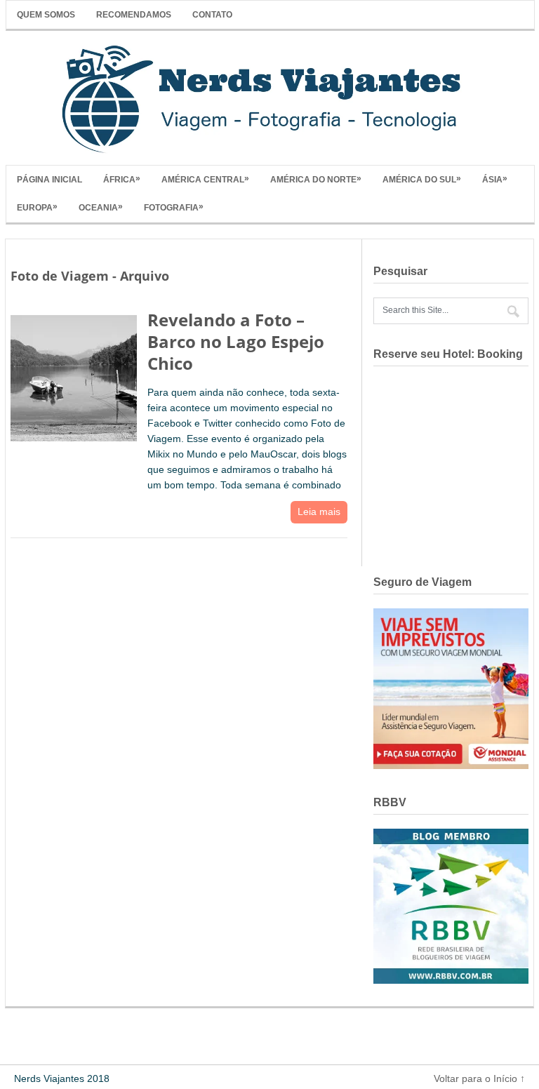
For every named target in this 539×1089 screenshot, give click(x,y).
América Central (205, 179)
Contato (212, 15)
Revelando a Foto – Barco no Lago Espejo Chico (235, 341)
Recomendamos (133, 15)
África (121, 179)
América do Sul (421, 179)
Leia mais (319, 511)
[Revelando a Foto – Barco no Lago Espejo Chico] (74, 375)
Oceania (101, 207)
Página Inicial (49, 180)
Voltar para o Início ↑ (479, 1078)
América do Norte (315, 179)
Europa (37, 207)
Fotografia (174, 207)
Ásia (494, 179)
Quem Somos (46, 15)
